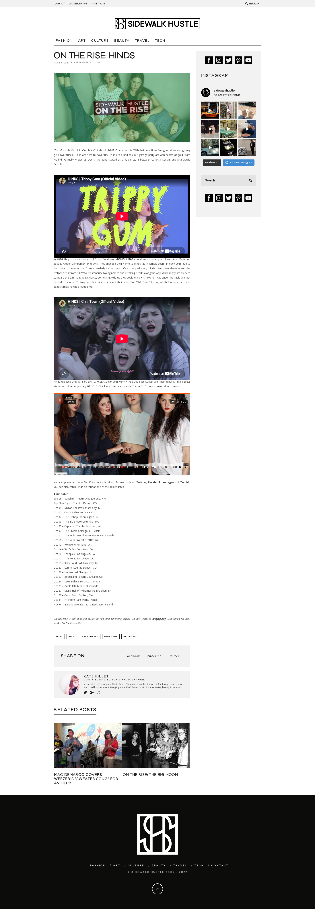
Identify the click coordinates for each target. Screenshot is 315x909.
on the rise (130, 636)
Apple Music (107, 482)
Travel (142, 41)
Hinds (72, 636)
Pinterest (154, 656)
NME (111, 150)
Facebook (154, 482)
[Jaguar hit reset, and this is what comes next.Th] (247, 147)
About (60, 3)
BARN (131, 259)
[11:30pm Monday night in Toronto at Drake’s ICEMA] (210, 129)
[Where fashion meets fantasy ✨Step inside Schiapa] (228, 110)
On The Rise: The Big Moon (150, 775)
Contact (99, 3)
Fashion (64, 41)
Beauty (121, 41)
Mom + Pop (111, 636)
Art (82, 41)
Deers (59, 636)
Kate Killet (62, 62)
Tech (160, 41)
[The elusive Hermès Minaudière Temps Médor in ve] (247, 129)
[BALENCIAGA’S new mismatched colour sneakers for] (228, 147)
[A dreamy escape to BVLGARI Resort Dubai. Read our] (247, 110)
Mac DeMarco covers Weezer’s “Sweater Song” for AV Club (86, 779)
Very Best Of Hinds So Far (97, 381)
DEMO (121, 259)
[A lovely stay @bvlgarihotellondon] (210, 110)
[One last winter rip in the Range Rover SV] (210, 147)
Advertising (78, 3)
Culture (100, 41)
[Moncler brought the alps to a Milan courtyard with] (228, 129)
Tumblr (185, 482)
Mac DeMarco (90, 636)
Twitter (141, 482)
